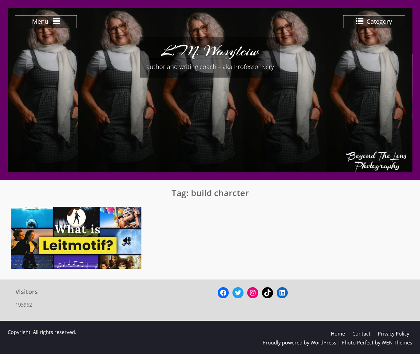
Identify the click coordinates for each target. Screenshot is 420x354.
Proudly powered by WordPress (299, 342)
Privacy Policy (393, 333)
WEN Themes (397, 342)
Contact (361, 333)
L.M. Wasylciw (210, 51)
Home (338, 333)
